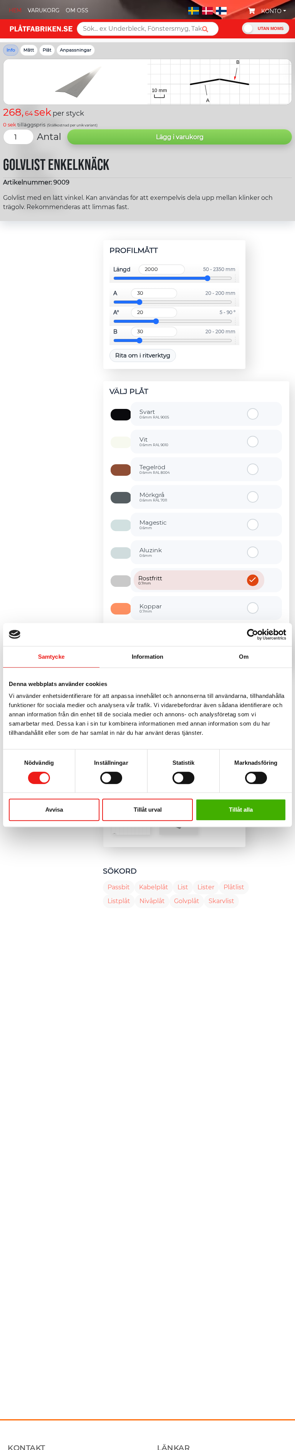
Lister (205, 887)
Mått (28, 50)
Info (11, 50)
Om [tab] (244, 656)
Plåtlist (234, 887)
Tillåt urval (148, 809)
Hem (15, 10)
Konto (271, 11)
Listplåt (119, 901)
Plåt (47, 50)
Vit (153, 441)
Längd (121, 269)
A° (116, 312)
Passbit (119, 887)
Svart (154, 413)
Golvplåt (186, 901)
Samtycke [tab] (51, 656)
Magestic (153, 524)
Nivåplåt (152, 901)
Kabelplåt (153, 887)
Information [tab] (147, 656)
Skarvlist (221, 901)
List (182, 887)
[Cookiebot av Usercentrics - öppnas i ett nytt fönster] (252, 634)
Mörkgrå (153, 496)
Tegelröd (154, 468)
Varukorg (44, 10)
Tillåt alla (241, 809)
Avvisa (54, 809)
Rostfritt (150, 580)
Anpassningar (75, 50)
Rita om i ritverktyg (142, 355)
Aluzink (150, 551)
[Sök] (208, 29)
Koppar (150, 608)
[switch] (111, 779)
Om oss (77, 10)
